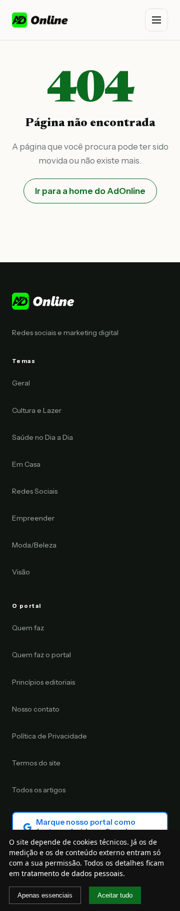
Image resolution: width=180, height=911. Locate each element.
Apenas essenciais (45, 895)
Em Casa (26, 464)
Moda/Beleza (34, 545)
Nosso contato (36, 709)
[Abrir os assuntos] (156, 19)
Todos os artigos (39, 789)
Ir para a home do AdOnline (90, 191)
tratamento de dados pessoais (72, 873)
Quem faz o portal (41, 654)
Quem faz (28, 627)
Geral (21, 382)
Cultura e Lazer (37, 410)
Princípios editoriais (43, 682)
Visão (21, 571)
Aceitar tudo (115, 895)
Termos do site (36, 762)
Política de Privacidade (49, 735)
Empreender (33, 518)
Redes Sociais (35, 491)
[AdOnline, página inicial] (41, 19)
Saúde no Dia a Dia (42, 437)
